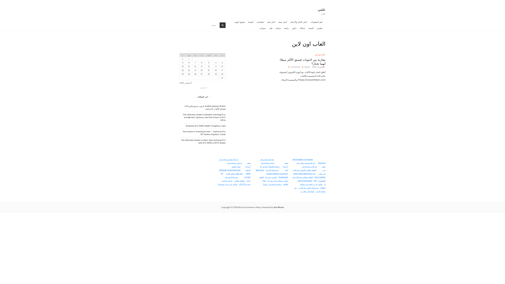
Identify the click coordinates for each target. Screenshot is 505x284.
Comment (294, 67)
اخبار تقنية (282, 22)
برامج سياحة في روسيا (272, 184)
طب (270, 28)
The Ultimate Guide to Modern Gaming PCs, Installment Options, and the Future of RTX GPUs (204, 117)
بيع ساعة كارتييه (272, 170)
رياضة (286, 28)
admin (307, 67)
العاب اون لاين (320, 54)
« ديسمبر (203, 87)
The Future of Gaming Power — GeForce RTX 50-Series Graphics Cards (204, 133)
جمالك (302, 28)
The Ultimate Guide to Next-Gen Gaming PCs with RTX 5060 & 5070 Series (203, 141)
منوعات (262, 28)
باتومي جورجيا (271, 177)
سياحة (278, 28)
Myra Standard (305, 180)
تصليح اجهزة (239, 22)
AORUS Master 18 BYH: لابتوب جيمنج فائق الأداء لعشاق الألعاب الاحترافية (205, 107)
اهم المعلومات (316, 22)
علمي (321, 9)
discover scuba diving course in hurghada (272, 174)
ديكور (294, 28)
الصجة (250, 22)
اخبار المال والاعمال (298, 22)
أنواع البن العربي (307, 191)
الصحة (311, 28)
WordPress (279, 207)
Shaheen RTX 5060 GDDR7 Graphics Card (206, 126)
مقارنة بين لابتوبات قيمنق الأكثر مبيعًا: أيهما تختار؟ (302, 62)
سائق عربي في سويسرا (228, 184)
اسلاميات (260, 22)
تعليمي (319, 28)
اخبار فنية (271, 22)
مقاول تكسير (239, 180)
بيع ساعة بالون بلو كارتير (308, 187)
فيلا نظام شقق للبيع (234, 173)
